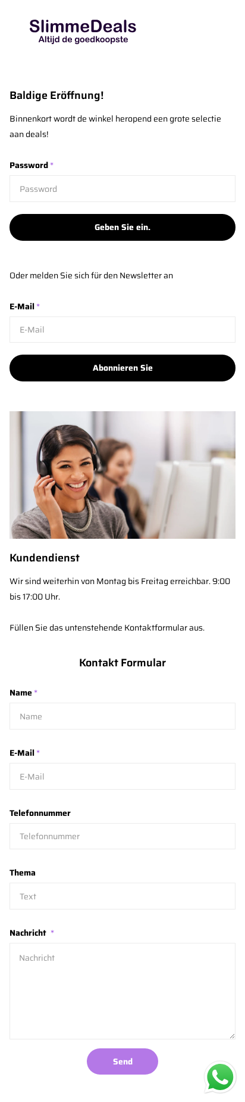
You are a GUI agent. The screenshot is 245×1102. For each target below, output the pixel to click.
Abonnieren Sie (123, 367)
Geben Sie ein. (122, 227)
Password (32, 165)
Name (23, 692)
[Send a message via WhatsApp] (220, 1077)
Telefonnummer (40, 812)
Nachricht (32, 932)
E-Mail (25, 306)
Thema (23, 872)
